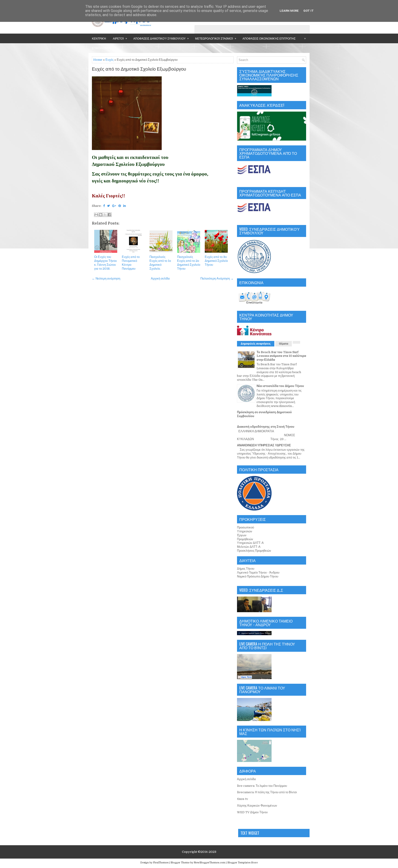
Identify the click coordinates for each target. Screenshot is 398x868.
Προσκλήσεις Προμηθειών (254, 550)
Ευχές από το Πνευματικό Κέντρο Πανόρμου (131, 262)
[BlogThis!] (100, 214)
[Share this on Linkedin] (124, 206)
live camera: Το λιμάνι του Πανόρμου (262, 785)
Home (97, 59)
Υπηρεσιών (244, 531)
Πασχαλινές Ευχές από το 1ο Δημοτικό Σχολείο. (160, 262)
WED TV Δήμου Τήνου (252, 812)
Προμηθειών (245, 539)
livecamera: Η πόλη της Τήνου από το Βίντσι (267, 792)
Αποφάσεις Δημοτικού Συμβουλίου (161, 38)
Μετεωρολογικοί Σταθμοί (215, 38)
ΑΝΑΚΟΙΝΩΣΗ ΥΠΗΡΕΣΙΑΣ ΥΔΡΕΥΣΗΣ (264, 445)
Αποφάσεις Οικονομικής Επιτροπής (269, 38)
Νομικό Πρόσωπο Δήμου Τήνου (257, 576)
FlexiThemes (160, 862)
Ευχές (109, 59)
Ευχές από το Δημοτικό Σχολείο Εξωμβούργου (139, 69)
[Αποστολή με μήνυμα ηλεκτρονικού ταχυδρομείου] (96, 214)
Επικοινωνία (101, 48)
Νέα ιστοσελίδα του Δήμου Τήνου (280, 386)
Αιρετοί (120, 38)
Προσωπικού (245, 527)
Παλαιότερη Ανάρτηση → (217, 278)
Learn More (289, 10)
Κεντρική (99, 38)
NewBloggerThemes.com (209, 862)
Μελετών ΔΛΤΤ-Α (248, 546)
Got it (308, 10)
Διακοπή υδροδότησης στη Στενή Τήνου (265, 426)
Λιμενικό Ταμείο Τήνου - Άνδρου (258, 572)
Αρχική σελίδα (160, 278)
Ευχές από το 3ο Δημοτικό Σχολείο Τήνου (216, 260)
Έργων (241, 535)
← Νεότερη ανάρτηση (106, 278)
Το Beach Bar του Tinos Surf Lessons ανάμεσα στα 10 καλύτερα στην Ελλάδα (281, 356)
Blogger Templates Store (242, 862)
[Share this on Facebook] (104, 206)
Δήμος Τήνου (245, 568)
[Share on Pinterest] (119, 206)
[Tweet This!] (108, 206)
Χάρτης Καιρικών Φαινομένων (257, 805)
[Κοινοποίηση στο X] (105, 214)
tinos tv (242, 799)
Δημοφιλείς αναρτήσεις (256, 343)
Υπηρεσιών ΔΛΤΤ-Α (250, 543)
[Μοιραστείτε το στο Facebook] (109, 214)
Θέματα (283, 343)
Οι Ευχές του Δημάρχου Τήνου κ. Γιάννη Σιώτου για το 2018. (105, 262)
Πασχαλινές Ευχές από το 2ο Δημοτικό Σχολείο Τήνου (188, 262)
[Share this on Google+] (114, 206)
